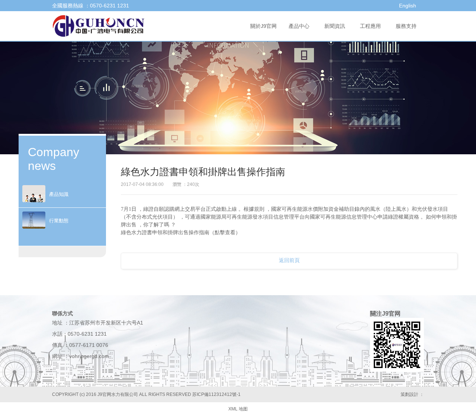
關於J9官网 (263, 26)
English (407, 6)
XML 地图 (238, 409)
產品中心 (299, 26)
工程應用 (370, 26)
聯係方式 (62, 313)
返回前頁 (289, 260)
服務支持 (406, 26)
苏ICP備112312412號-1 (216, 394)
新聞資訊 (334, 26)
